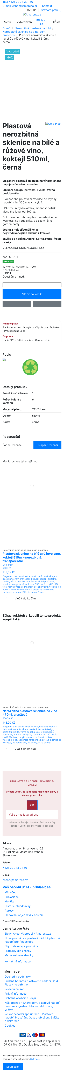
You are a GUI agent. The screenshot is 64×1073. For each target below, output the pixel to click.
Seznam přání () (51, 10)
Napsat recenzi (48, 445)
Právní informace (15, 993)
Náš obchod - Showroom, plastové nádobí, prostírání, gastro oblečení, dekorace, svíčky (32, 1006)
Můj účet (10, 892)
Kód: (5, 257)
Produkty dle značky (18, 950)
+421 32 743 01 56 (15, 867)
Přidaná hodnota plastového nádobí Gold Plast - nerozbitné (31, 982)
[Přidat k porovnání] (47, 304)
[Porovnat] (32, 545)
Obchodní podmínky (18, 976)
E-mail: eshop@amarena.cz (20, 6)
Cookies (10, 1025)
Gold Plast (8, 564)
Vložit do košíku (32, 294)
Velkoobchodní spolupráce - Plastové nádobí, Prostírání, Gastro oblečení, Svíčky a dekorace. (32, 1017)
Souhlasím (12, 1066)
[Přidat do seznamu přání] (30, 545)
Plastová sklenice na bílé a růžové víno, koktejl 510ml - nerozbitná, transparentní (32, 557)
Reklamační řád (14, 989)
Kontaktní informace (18, 961)
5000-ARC (8, 718)
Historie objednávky (18, 906)
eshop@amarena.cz (15, 880)
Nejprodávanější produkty (21, 946)
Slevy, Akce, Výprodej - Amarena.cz (28, 933)
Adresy (9, 910)
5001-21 (7, 568)
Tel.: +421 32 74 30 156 (18, 1)
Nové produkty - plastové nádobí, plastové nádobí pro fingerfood (32, 939)
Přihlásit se (12, 897)
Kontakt (47, 6)
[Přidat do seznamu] (17, 304)
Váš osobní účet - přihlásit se (27, 887)
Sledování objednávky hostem (24, 915)
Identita (9, 901)
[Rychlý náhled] (34, 545)
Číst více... (35, 1059)
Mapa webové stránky (19, 955)
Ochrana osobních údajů (20, 998)
